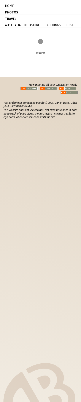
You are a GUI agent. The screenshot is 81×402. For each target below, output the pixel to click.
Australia (13, 25)
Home (9, 6)
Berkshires (32, 25)
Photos (11, 12)
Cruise (69, 25)
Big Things (52, 25)
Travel (10, 19)
